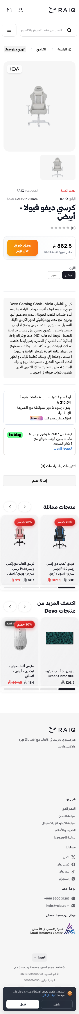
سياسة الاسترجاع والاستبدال (58, 823)
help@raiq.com (57, 905)
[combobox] (41, 30)
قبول (23, 1004)
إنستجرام (64, 878)
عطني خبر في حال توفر (22, 247)
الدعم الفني (68, 808)
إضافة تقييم (39, 480)
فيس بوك (63, 864)
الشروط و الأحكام (65, 830)
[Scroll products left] (24, 507)
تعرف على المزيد (48, 994)
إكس (51, 857)
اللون (72, 268)
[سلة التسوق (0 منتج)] (9, 10)
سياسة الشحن (67, 816)
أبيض (68, 275)
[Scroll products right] (10, 507)
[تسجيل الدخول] (20, 10)
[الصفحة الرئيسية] (62, 10)
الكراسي (41, 49)
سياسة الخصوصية (64, 837)
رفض (57, 1004)
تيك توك (64, 871)
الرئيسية (62, 49)
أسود (54, 275)
